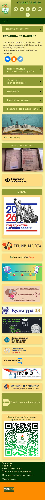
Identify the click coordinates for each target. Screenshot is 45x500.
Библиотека (22, 256)
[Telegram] (20, 59)
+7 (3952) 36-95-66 (29, 2)
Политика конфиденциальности (17, 475)
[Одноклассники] (14, 59)
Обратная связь (9, 479)
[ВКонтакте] (8, 59)
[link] (22, 29)
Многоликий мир (12, 137)
